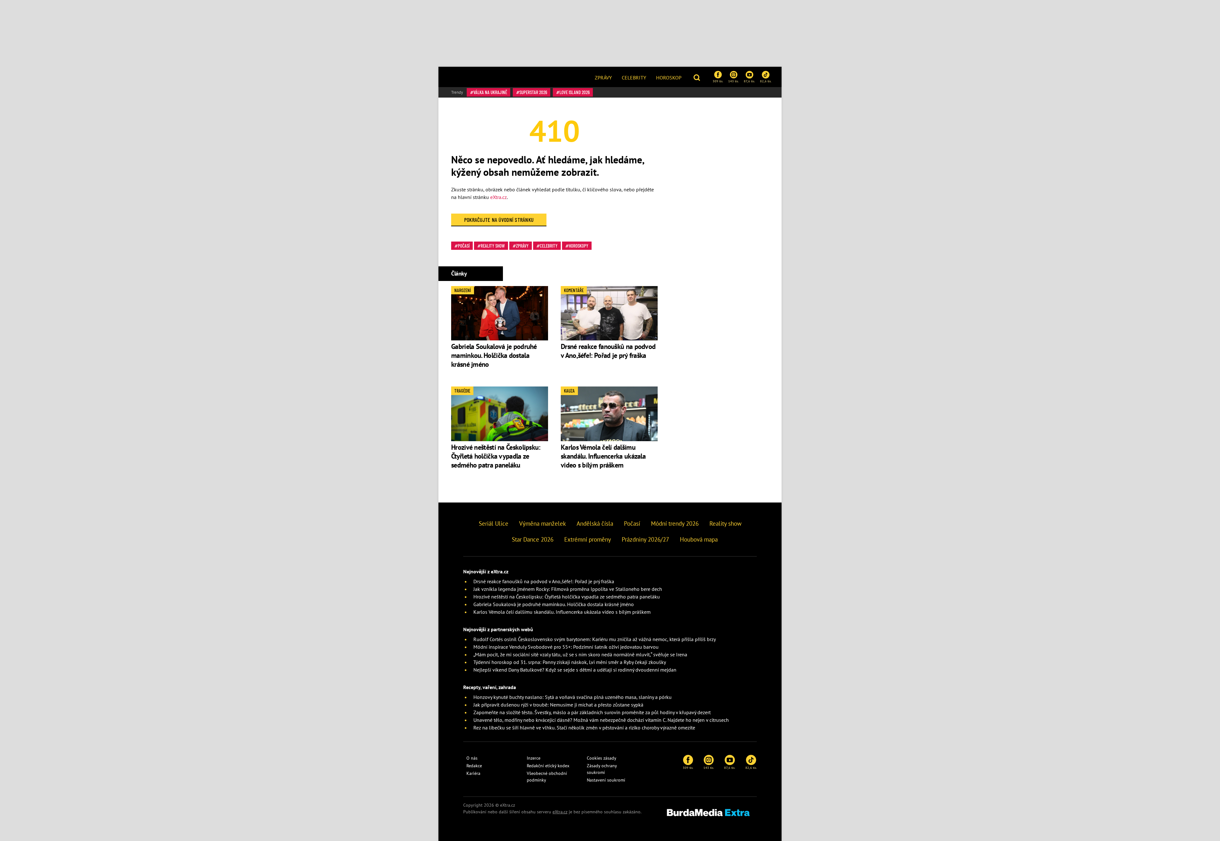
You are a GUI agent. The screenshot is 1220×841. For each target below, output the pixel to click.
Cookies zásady (601, 758)
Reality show (493, 246)
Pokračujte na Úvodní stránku (499, 219)
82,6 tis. (765, 81)
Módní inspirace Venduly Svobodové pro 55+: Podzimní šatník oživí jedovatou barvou (566, 647)
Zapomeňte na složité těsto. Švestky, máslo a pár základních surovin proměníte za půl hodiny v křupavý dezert (592, 712)
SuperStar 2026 (533, 92)
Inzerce (533, 758)
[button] (697, 76)
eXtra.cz (498, 197)
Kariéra (473, 773)
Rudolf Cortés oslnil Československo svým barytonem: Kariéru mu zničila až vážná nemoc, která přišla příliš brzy (594, 639)
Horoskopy (578, 246)
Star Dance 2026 (532, 539)
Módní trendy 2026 (675, 523)
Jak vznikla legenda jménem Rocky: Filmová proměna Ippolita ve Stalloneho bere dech (567, 589)
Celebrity (634, 77)
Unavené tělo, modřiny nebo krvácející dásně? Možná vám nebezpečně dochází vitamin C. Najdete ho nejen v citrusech (601, 720)
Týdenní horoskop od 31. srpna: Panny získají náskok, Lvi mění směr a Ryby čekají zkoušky (569, 662)
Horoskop (668, 77)
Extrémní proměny (587, 539)
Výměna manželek (542, 523)
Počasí (464, 246)
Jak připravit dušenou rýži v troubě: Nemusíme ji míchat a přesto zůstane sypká (558, 704)
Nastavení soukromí (606, 780)
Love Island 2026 (574, 92)
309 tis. (718, 81)
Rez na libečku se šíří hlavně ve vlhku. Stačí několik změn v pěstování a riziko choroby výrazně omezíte (584, 727)
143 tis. (733, 81)
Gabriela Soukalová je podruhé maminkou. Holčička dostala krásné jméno (494, 355)
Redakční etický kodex (548, 766)
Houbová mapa (699, 539)
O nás (472, 758)
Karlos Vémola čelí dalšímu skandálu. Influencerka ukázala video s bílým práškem (603, 456)
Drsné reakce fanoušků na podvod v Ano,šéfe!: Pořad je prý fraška (608, 351)
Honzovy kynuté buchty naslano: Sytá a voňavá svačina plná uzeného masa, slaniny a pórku (572, 697)
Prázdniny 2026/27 (645, 539)
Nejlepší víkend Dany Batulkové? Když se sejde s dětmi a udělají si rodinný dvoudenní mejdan (574, 670)
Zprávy (603, 77)
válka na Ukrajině (490, 92)
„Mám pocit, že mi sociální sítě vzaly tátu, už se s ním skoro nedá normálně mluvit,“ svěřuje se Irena (580, 654)
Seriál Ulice (493, 523)
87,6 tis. (749, 81)
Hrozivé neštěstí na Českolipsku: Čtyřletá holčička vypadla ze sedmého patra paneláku (495, 456)
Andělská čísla (595, 523)
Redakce (474, 766)
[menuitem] (603, 77)
